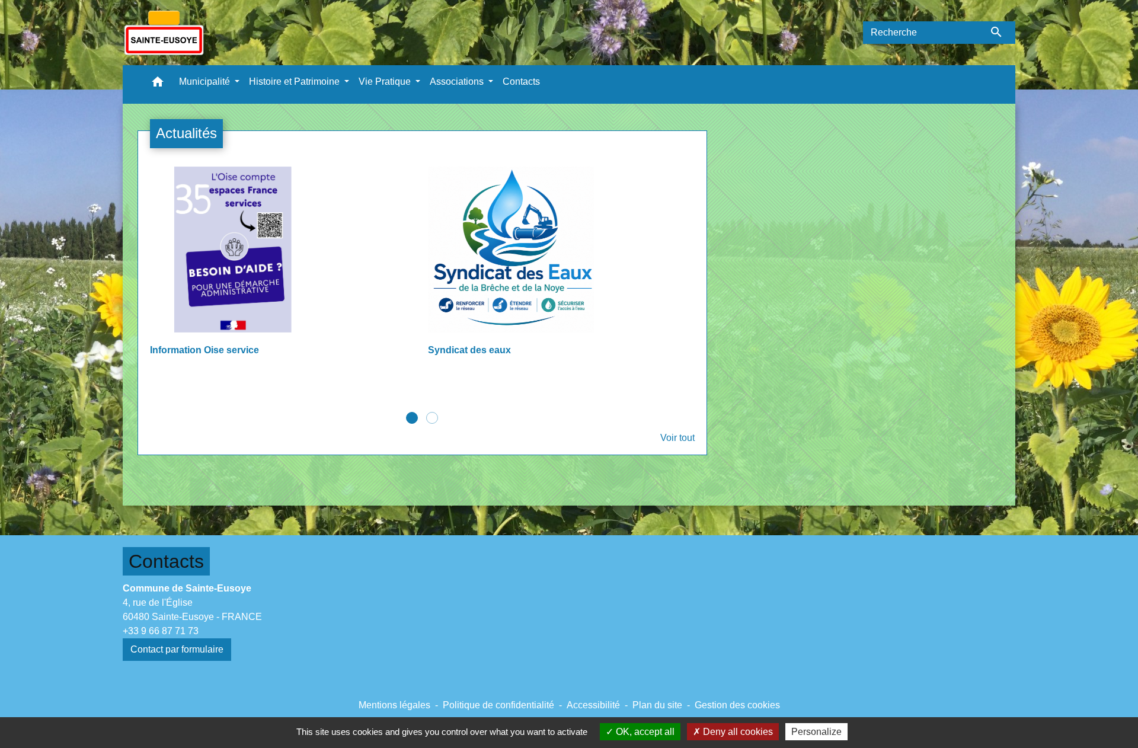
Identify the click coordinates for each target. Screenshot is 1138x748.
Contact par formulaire (176, 649)
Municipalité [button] (205, 81)
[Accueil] (164, 32)
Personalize (816, 732)
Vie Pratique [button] (386, 81)
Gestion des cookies (737, 705)
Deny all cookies (737, 732)
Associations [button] (458, 81)
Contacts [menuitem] (521, 81)
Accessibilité (593, 705)
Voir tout (677, 438)
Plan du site (657, 705)
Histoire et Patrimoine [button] (295, 81)
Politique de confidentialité (498, 705)
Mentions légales (394, 705)
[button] (157, 84)
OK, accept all (644, 732)
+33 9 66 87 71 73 (161, 631)
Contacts (166, 561)
